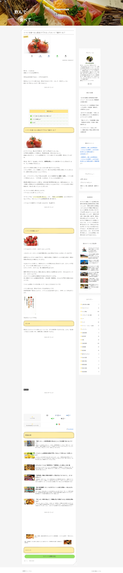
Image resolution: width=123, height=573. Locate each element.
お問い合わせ (83, 179)
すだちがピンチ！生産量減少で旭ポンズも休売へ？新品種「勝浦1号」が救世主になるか (89, 107)
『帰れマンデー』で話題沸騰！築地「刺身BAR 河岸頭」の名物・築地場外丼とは (89, 122)
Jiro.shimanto (89, 63)
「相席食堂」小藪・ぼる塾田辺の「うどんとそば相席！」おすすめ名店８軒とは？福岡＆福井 (89, 149)
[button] (66, 56)
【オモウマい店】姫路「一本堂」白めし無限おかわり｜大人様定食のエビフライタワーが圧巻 (89, 115)
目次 (48, 111)
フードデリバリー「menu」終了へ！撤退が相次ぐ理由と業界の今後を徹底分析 (89, 130)
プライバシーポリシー (86, 182)
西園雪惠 (97, 161)
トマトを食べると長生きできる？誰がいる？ (42, 116)
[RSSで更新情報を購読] (59, 424)
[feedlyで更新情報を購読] (57, 424)
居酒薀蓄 (26, 389)
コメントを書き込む (49, 556)
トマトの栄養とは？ (36, 119)
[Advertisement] (49, 65)
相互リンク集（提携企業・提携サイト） (89, 187)
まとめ (33, 122)
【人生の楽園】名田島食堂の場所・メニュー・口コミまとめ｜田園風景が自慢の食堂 (89, 100)
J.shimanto (83, 153)
